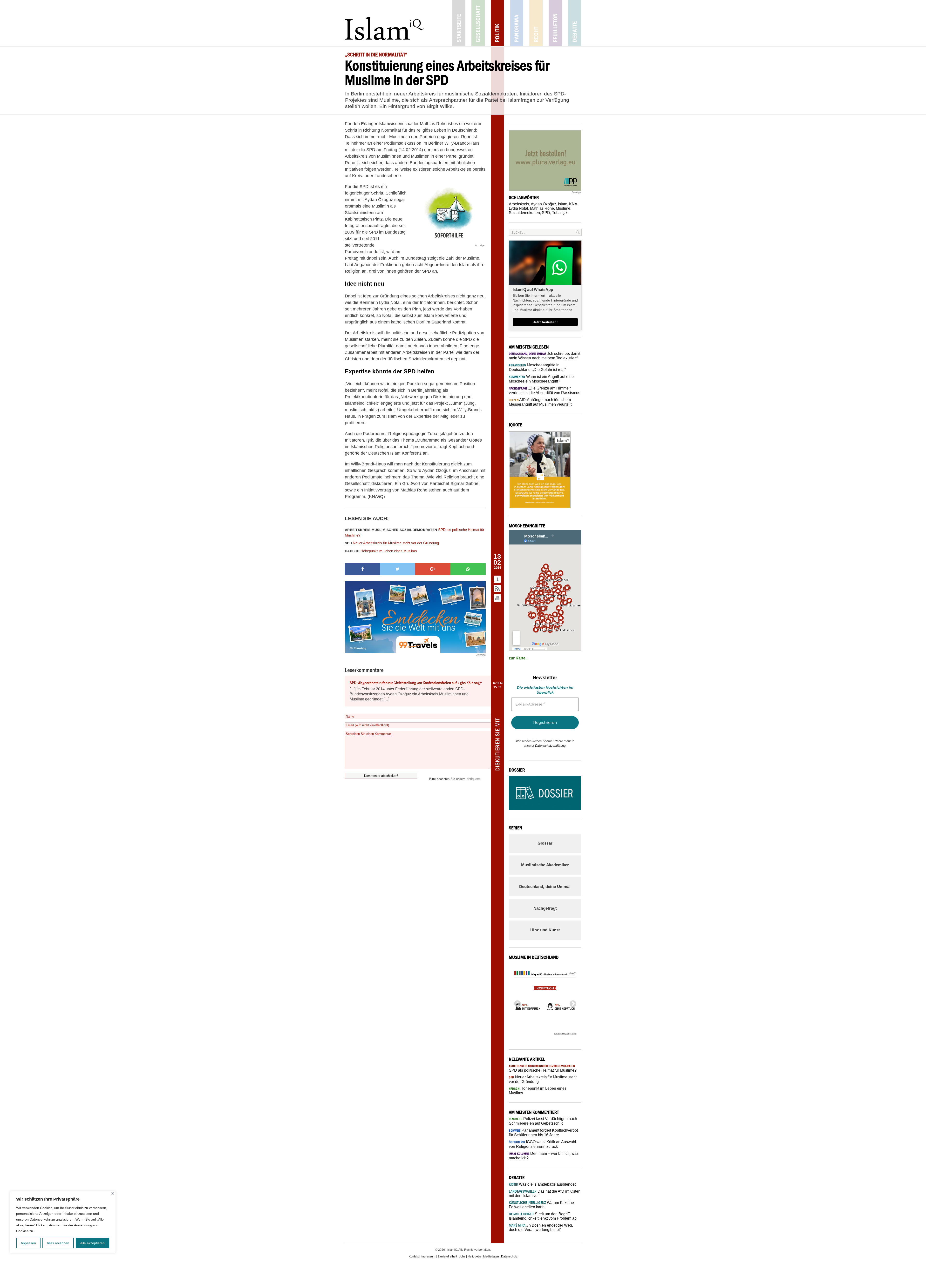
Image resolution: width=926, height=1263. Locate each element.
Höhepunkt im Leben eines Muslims (381, 551)
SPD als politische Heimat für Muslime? (414, 532)
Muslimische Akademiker (545, 865)
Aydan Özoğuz (543, 204)
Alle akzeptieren (92, 1243)
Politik (497, 23)
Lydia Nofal (518, 208)
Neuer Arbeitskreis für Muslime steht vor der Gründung (392, 543)
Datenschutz (509, 1256)
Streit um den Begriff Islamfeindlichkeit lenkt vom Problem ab (543, 1216)
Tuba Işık (559, 213)
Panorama (516, 23)
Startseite (458, 23)
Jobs (462, 1256)
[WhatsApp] (468, 569)
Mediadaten (491, 1256)
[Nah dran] (112, 1193)
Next (571, 1002)
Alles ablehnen (58, 1243)
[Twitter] (397, 569)
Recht (536, 23)
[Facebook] (362, 569)
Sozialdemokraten (524, 213)
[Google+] (432, 569)
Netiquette (473, 779)
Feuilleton (555, 23)
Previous (516, 1002)
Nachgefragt (545, 908)
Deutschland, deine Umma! (545, 886)
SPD (546, 213)
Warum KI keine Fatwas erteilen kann (541, 1205)
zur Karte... (518, 658)
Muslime (563, 208)
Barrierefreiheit (447, 1256)
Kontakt (414, 1256)
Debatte (574, 23)
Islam (562, 204)
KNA (573, 204)
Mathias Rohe (542, 208)
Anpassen (28, 1243)
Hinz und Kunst (545, 930)
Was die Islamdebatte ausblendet (542, 1184)
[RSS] (497, 589)
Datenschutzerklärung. (550, 745)
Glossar (545, 843)
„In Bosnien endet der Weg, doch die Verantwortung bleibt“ (541, 1227)
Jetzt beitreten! (545, 322)
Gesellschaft (478, 23)
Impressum (428, 1256)
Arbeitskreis (519, 204)
